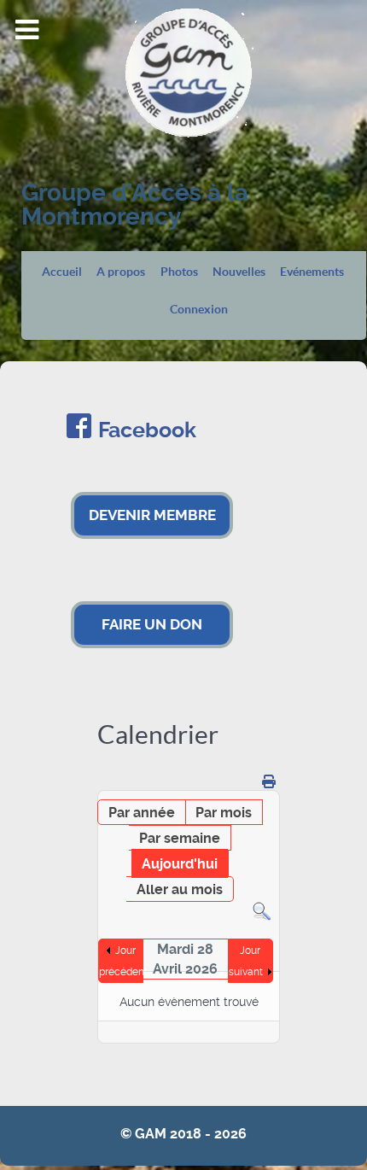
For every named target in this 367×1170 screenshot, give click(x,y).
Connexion (199, 310)
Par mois (223, 812)
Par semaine (179, 838)
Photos (179, 272)
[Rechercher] (262, 911)
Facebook (147, 430)
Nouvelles (239, 272)
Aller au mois (180, 889)
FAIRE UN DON (152, 624)
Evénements (312, 272)
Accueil (62, 272)
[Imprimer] (269, 782)
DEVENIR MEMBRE (152, 515)
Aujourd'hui (180, 864)
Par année (141, 812)
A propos (120, 272)
